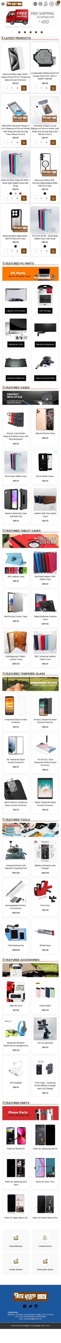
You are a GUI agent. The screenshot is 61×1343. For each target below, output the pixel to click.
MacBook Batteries (16, 378)
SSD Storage (45, 311)
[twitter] (30, 1307)
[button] (2, 4)
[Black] (10, 193)
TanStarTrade (37, 1325)
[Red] (20, 193)
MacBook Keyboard (45, 344)
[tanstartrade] (15, 4)
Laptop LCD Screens (15, 311)
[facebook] (25, 1307)
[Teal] (15, 193)
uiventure (27, 1325)
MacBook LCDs (16, 344)
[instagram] (36, 1307)
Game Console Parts (45, 378)
